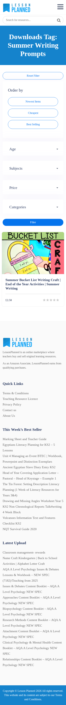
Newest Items (33, 101)
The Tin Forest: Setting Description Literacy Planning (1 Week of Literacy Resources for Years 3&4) (31, 489)
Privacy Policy (12, 404)
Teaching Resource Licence (20, 399)
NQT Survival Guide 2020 (20, 529)
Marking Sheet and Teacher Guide (24, 439)
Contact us (9, 410)
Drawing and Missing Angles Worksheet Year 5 (33, 501)
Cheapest (33, 112)
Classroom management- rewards (24, 552)
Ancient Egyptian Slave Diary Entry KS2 (29, 467)
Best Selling (33, 124)
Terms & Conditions (16, 393)
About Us (9, 415)
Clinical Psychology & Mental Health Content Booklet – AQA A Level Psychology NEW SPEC (32, 648)
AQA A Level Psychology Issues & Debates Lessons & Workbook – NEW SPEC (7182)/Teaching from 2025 (31, 575)
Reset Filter (33, 75)
